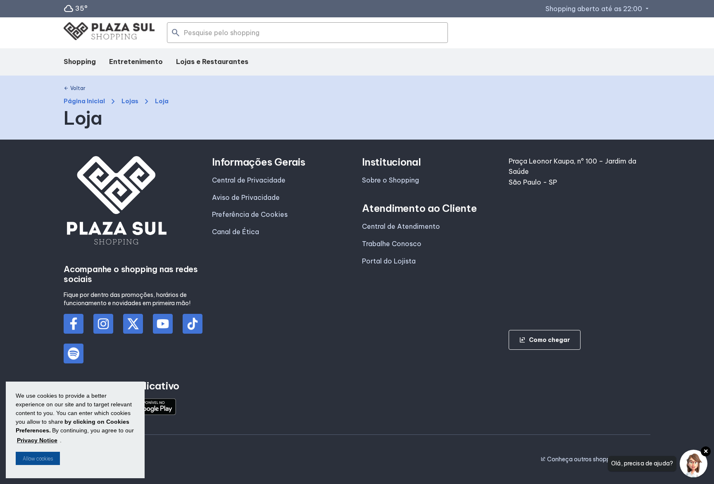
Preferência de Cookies (250, 214)
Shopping (80, 61)
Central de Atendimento (401, 226)
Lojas (129, 101)
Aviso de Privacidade (246, 197)
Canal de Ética (235, 232)
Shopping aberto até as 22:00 (597, 9)
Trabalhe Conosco (391, 244)
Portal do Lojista (389, 261)
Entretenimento (136, 61)
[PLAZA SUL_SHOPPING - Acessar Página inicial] (109, 32)
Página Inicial (84, 101)
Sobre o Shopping (390, 180)
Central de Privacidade (249, 180)
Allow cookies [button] (38, 459)
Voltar (75, 88)
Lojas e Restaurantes (212, 61)
